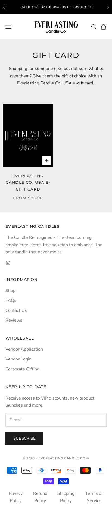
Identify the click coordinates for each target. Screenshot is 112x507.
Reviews (13, 320)
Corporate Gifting (22, 369)
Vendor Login (18, 359)
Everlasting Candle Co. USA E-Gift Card (28, 182)
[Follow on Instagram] (8, 262)
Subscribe (24, 438)
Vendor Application (24, 349)
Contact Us (16, 310)
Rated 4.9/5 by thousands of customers (56, 6)
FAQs (10, 300)
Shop (10, 291)
